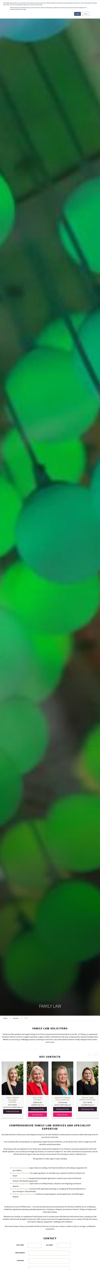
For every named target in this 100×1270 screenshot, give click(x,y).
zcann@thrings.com (87, 1105)
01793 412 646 (62, 1102)
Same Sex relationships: (21, 1189)
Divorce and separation (21, 1168)
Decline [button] (86, 14)
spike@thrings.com (37, 1105)
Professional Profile (12, 1111)
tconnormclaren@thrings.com (12, 1107)
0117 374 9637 (12, 1105)
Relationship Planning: (20, 1178)
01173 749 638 (87, 1102)
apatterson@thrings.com (62, 1105)
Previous (90, 1055)
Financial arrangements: (21, 1183)
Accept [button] (77, 14)
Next (96, 1055)
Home (5, 1018)
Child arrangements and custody (24, 1194)
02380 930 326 (37, 1102)
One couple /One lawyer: (21, 1173)
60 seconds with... (37, 1115)
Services (15, 1018)
